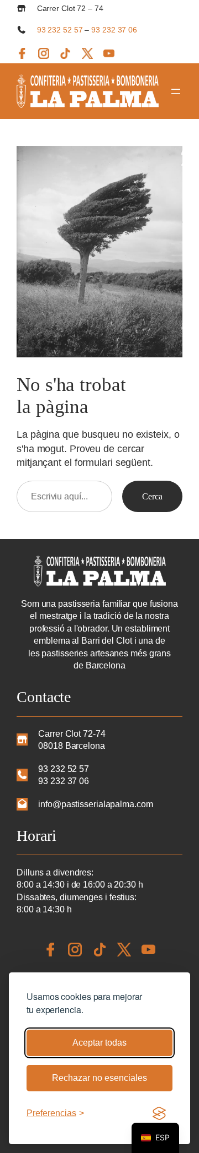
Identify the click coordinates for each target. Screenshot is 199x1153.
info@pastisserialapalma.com (95, 804)
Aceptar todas (99, 1042)
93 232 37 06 (114, 29)
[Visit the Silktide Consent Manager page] (159, 1113)
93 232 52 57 (60, 29)
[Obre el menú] (175, 91)
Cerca (152, 496)
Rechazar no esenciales (99, 1078)
